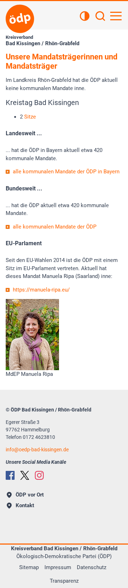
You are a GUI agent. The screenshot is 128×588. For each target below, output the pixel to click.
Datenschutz (91, 567)
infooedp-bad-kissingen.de (37, 449)
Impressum (57, 567)
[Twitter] (24, 475)
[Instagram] (39, 475)
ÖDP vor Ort (30, 495)
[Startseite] (20, 19)
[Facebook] (10, 475)
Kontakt (25, 505)
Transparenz (64, 581)
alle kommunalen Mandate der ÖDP (54, 227)
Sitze (30, 117)
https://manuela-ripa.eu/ (41, 290)
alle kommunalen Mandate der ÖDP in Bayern (66, 171)
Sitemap (29, 567)
